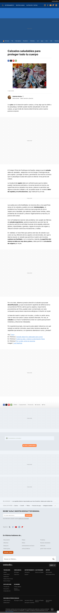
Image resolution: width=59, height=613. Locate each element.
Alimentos (5, 542)
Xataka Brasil (6, 602)
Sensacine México (29, 600)
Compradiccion (7, 590)
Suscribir (28, 515)
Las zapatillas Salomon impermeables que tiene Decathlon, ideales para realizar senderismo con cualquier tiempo (33, 501)
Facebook (48, 5)
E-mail (16, 61)
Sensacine (27, 572)
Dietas (23, 542)
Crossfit (22, 505)
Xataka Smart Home (8, 578)
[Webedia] (55, 1)
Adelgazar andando (47, 505)
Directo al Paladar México (39, 601)
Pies (44, 404)
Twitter (11, 61)
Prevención (31, 404)
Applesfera (6, 576)
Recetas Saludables (45, 542)
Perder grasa (6, 548)
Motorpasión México (49, 601)
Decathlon (25, 40)
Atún (46, 40)
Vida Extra (16, 574)
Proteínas (42, 539)
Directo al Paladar (39, 572)
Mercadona (18, 40)
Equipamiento (22, 404)
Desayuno (5, 545)
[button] (18, 96)
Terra (12, 334)
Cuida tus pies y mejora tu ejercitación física (30, 339)
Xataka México (6, 600)
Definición (42, 545)
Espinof (26, 574)
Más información (9, 611)
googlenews (56, 5)
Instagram (45, 5)
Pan (12, 40)
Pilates (28, 505)
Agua (42, 40)
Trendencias (6, 586)
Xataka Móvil (6, 574)
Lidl (38, 40)
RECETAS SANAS (20, 5)
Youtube (50, 5)
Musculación (6, 539)
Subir (51, 565)
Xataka (5, 572)
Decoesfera (6, 588)
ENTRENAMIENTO (9, 5)
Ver (30, 445)
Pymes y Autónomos (17, 589)
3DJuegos (16, 572)
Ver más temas (8, 552)
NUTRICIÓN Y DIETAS (31, 5)
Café (51, 40)
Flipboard (53, 5)
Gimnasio (7, 40)
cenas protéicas (26, 548)
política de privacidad (24, 518)
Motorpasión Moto (50, 574)
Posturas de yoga (36, 505)
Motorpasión (49, 572)
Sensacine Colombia (29, 602)
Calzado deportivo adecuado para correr (29, 337)
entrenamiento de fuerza (28, 545)
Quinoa (16, 505)
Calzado (38, 404)
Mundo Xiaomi (6, 580)
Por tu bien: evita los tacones (25, 341)
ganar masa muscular (45, 548)
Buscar (53, 559)
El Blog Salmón (17, 586)
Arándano (32, 40)
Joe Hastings (17, 343)
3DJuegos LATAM (18, 600)
